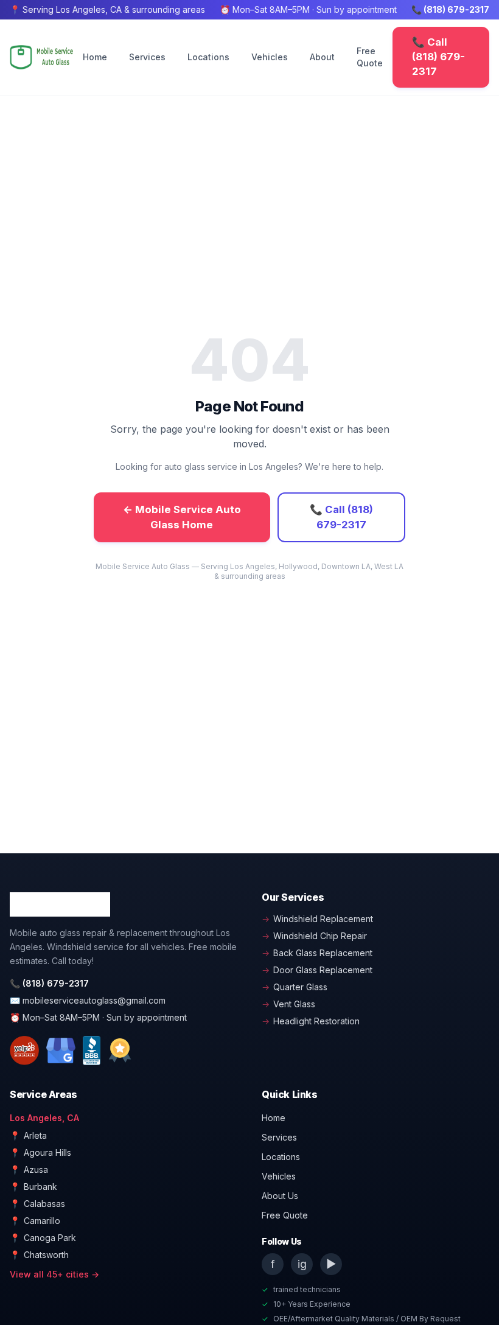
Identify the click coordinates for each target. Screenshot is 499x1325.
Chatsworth (39, 1255)
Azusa (29, 1169)
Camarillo (35, 1220)
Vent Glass (288, 1004)
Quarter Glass (294, 987)
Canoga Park (43, 1237)
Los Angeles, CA (44, 1118)
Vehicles (269, 57)
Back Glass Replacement (317, 953)
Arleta (28, 1135)
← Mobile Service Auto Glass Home (182, 517)
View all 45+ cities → (54, 1274)
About (322, 57)
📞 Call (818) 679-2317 (438, 56)
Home (95, 57)
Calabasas (37, 1203)
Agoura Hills (40, 1152)
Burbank (33, 1186)
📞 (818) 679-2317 (450, 9)
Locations (208, 57)
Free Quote (370, 57)
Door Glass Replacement (317, 970)
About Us (280, 1195)
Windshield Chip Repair (314, 936)
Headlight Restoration (311, 1021)
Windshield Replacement (317, 919)
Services (147, 57)
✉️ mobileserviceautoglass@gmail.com (88, 1000)
